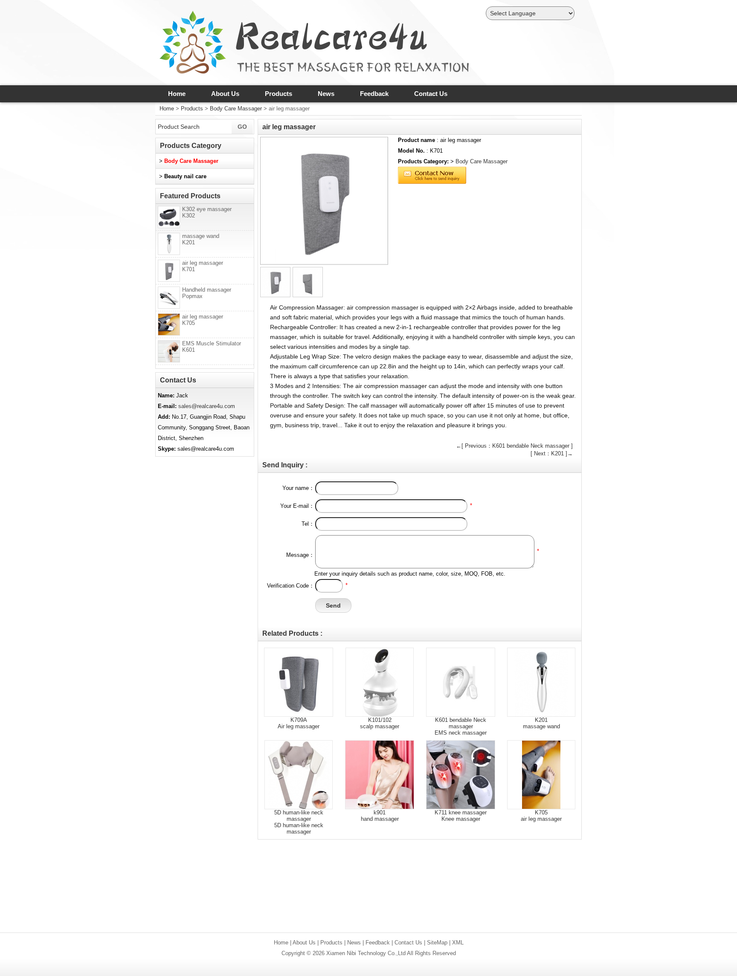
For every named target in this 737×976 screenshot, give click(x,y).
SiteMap (437, 942)
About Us (225, 93)
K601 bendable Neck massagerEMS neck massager (461, 726)
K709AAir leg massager (298, 723)
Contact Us (430, 93)
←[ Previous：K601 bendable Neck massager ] (514, 446)
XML (458, 942)
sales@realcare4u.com (206, 406)
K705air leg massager (541, 815)
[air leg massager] (324, 200)
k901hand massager (380, 815)
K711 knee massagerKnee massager (461, 815)
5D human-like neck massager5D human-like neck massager (298, 822)
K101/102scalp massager (379, 723)
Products (278, 93)
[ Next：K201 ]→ (552, 453)
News (326, 93)
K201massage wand (541, 723)
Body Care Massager (236, 108)
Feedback (374, 93)
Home (177, 93)
